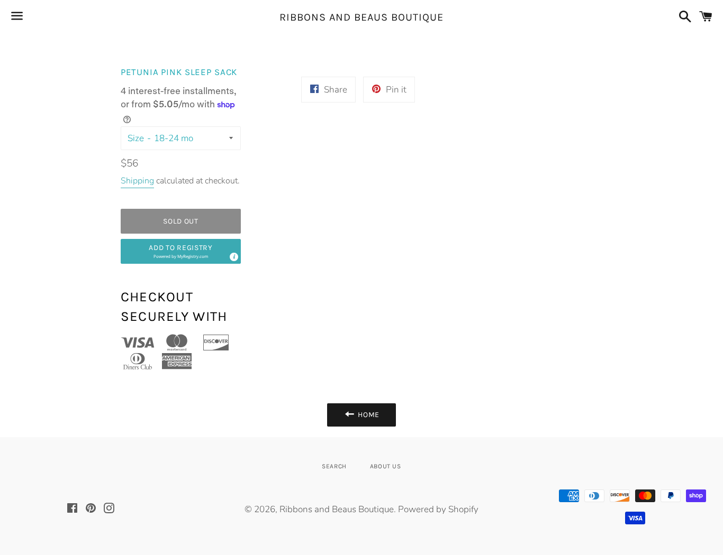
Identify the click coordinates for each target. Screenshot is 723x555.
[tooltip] (233, 256)
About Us (385, 466)
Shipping (137, 181)
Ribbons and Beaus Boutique (361, 17)
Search (334, 466)
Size (136, 138)
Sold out (180, 221)
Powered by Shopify (438, 509)
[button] (181, 251)
